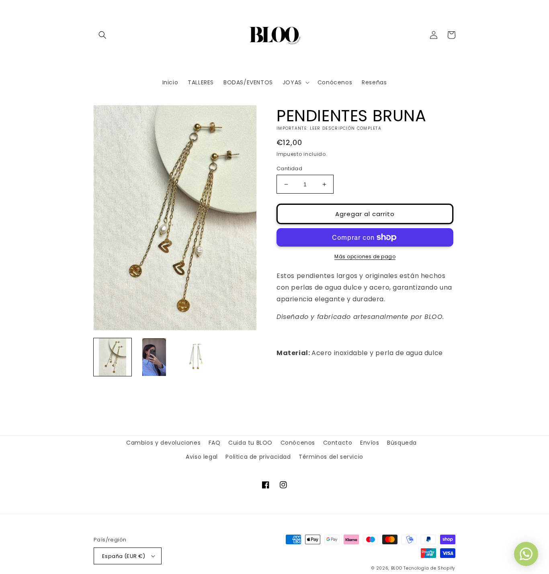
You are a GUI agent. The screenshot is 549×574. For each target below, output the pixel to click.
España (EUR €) (123, 556)
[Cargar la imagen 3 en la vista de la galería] (196, 357)
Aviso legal (202, 457)
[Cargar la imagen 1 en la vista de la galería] (112, 357)
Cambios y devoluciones (163, 443)
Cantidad (289, 168)
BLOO (396, 568)
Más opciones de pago (364, 256)
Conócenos (298, 443)
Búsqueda (402, 443)
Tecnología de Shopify (429, 568)
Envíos (369, 443)
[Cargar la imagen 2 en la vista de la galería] (154, 357)
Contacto (337, 443)
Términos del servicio (331, 457)
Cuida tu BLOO (250, 443)
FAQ (215, 443)
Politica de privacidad (258, 457)
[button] (102, 35)
